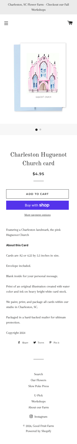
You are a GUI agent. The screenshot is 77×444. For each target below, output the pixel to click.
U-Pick (38, 395)
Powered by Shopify (38, 431)
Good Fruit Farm (43, 426)
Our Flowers (38, 380)
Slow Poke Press (38, 386)
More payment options (37, 214)
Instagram (40, 416)
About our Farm (38, 407)
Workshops (38, 401)
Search (38, 374)
